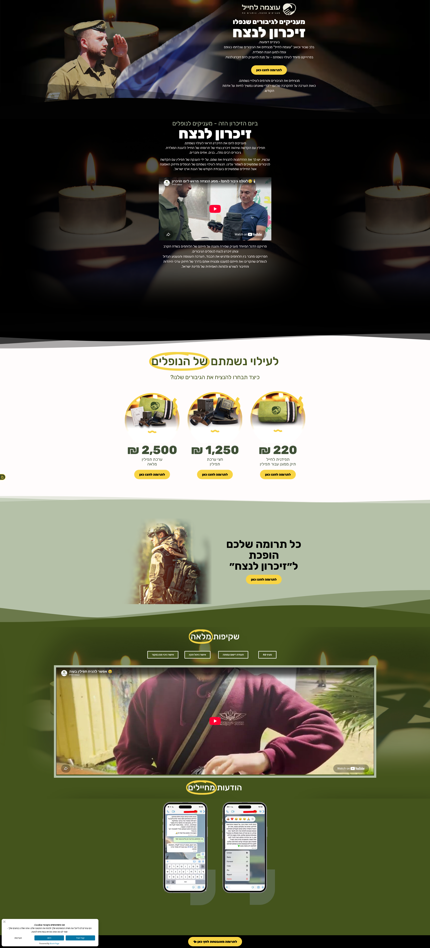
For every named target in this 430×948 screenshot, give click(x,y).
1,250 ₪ (215, 450)
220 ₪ (278, 450)
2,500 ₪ (152, 450)
